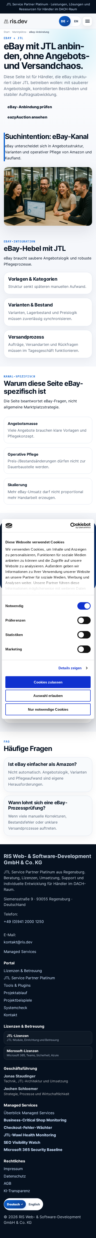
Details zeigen (70, 668)
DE (63, 21)
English (34, 1204)
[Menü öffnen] (87, 21)
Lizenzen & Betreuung (23, 970)
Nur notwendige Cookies (48, 709)
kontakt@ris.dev (18, 942)
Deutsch (13, 1204)
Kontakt (10, 1015)
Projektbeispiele (18, 1000)
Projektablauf (15, 992)
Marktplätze (19, 32)
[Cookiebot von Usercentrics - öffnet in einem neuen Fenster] (70, 526)
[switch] (84, 620)
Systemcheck (15, 1007)
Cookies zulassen (48, 682)
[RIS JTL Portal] (30, 21)
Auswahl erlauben (48, 696)
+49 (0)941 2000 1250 (24, 921)
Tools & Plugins (17, 985)
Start (7, 32)
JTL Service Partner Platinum (29, 978)
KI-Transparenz (17, 1190)
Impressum (13, 1168)
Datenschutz (15, 1176)
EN (76, 21)
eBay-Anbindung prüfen (29, 106)
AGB (7, 1183)
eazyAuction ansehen (27, 117)
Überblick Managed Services (29, 1112)
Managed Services (20, 951)
